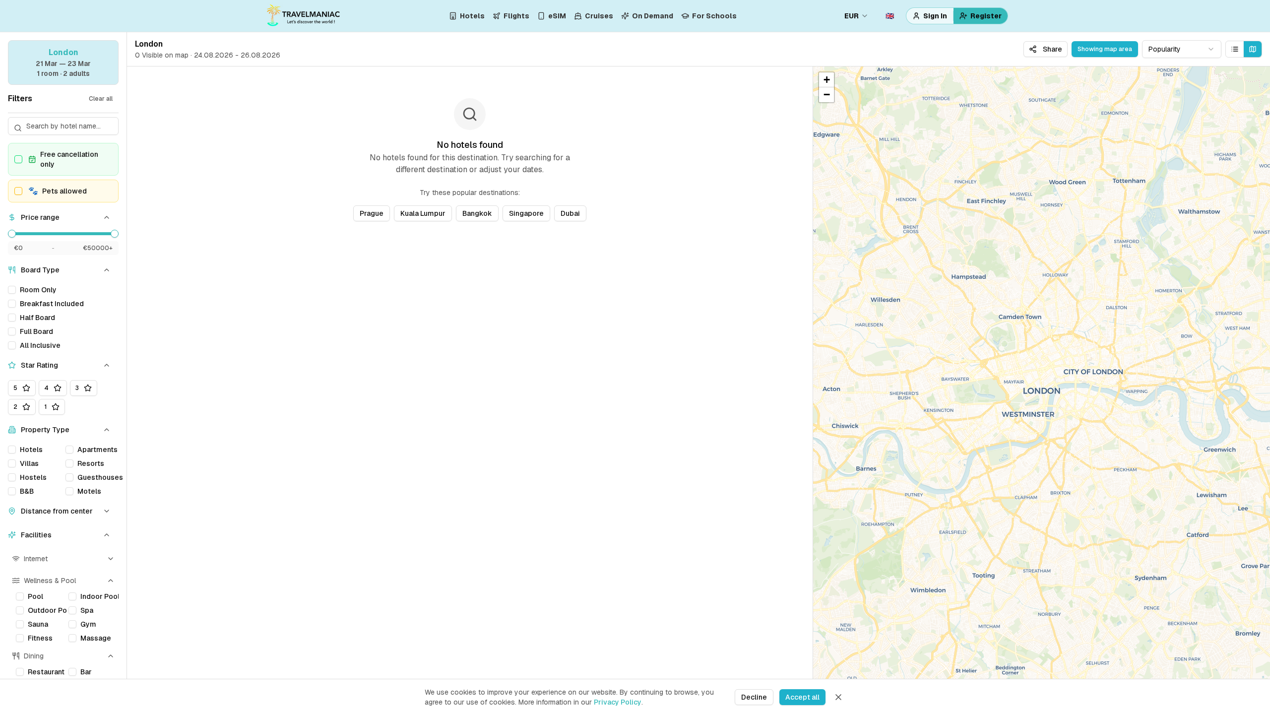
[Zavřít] (838, 697)
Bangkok (477, 213)
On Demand (652, 15)
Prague (371, 213)
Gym (88, 624)
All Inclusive (40, 345)
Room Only (38, 289)
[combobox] (1181, 49)
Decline (754, 697)
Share (1052, 49)
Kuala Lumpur (422, 213)
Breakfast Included (52, 303)
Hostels (33, 477)
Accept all (802, 697)
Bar (86, 671)
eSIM (557, 15)
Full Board (36, 331)
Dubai (570, 213)
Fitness (40, 638)
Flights (516, 15)
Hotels (472, 15)
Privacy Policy (617, 702)
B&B (27, 491)
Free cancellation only (69, 159)
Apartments (97, 449)
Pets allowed (57, 191)
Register (986, 15)
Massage (95, 638)
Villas (29, 463)
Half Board (37, 317)
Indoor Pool (99, 596)
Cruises (599, 15)
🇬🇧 (890, 15)
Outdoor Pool (47, 610)
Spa (86, 610)
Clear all (101, 99)
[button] (826, 79)
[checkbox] (18, 159)
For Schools (714, 15)
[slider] (12, 234)
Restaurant (46, 671)
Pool (35, 596)
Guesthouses (100, 477)
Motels (89, 491)
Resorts (90, 463)
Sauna (38, 624)
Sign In (935, 15)
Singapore (526, 213)
